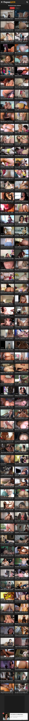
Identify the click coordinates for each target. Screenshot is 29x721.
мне (16, 430)
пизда (2, 111)
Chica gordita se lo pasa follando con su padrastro (7, 224)
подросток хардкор (19, 305)
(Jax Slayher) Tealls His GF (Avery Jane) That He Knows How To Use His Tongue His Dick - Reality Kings (21, 555)
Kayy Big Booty (4, 109)
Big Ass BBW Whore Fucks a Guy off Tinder (7, 64)
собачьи (27, 19)
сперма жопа (3, 373)
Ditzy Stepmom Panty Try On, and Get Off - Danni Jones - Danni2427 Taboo (21, 589)
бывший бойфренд (5, 248)
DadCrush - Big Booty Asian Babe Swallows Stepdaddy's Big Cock (21, 475)
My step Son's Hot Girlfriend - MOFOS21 (7, 680)
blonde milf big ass (19, 362)
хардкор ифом (4, 316)
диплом (2, 430)
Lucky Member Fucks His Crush (21, 658)
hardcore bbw (3, 271)
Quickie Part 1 (4, 463)
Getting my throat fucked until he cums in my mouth (21, 635)
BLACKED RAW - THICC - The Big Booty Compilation (7, 406)
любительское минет (10, 682)
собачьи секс (3, 259)
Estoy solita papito (19, 98)
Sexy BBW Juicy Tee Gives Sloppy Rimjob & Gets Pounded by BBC (21, 109)
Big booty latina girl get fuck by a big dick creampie (7, 361)
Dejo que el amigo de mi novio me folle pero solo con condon (21, 429)
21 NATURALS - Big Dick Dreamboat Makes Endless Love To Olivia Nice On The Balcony (21, 326)
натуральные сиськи (9, 179)
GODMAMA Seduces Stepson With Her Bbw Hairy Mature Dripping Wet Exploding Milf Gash (7, 269)
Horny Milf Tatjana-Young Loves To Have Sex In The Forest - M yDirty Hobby (21, 383)
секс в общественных (9, 567)
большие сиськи (18, 282)
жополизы (25, 488)
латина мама (3, 134)
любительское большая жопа (21, 613)
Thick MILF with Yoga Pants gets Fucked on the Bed (21, 566)
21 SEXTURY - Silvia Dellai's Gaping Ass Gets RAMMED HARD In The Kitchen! (21, 144)
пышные (20, 168)
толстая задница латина (6, 556)
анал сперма (18, 65)
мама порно (17, 373)
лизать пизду (18, 408)
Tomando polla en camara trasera (21, 281)
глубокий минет (24, 134)
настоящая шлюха (23, 293)
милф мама (9, 134)
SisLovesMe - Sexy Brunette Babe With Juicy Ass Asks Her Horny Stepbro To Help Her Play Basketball (21, 167)
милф (22, 225)
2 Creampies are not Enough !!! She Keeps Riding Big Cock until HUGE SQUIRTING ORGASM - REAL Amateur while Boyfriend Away (7, 612)
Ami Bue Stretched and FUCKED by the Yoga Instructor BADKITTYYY (7, 75)
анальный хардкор (19, 145)
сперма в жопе (4, 202)
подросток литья (23, 659)
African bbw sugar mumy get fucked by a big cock (7, 600)
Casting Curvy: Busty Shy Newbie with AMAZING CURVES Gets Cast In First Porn (7, 646)
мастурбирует (18, 556)
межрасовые (3, 88)
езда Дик (13, 693)
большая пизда (25, 168)
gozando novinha (4, 499)
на (15, 567)
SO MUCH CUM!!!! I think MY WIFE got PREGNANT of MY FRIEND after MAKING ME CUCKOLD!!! (21, 292)
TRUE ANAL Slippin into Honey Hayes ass (21, 338)
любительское (20, 111)
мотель (2, 636)
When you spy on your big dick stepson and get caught (21, 315)
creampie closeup (7, 168)
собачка (2, 179)
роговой (16, 693)
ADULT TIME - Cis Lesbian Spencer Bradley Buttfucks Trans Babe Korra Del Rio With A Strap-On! (7, 509)
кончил (25, 76)
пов (27, 202)
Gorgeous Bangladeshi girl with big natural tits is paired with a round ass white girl (21, 452)
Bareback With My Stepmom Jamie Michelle (21, 224)
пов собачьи (6, 647)
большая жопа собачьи (23, 419)
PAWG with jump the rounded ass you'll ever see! (7, 589)
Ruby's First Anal (18, 75)
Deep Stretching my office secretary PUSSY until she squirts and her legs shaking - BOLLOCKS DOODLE (7, 692)
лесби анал (23, 625)
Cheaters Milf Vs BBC (5, 315)
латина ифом (18, 54)
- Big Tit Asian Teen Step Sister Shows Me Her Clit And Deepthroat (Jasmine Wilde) (7, 452)
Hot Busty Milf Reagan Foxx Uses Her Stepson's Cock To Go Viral (7, 18)
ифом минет (17, 179)
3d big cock (3, 213)
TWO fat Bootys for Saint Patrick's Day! (7, 555)
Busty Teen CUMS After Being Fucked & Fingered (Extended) (7, 372)
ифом (2, 19)
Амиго (16, 442)
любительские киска (6, 76)
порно (2, 168)
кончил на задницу (5, 305)
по (1, 236)
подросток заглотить (5, 453)
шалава (16, 293)
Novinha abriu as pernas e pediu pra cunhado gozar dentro (7, 498)
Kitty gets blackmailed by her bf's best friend (7, 235)
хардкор (26, 305)
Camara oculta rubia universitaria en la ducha (7, 349)
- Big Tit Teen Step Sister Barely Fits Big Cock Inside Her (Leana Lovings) (21, 646)
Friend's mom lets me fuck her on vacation (21, 372)
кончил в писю (18, 213)
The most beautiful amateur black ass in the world (21, 669)
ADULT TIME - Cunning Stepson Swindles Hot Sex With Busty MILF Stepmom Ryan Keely (21, 132)
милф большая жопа (10, 213)
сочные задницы (18, 248)
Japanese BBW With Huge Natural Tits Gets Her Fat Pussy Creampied (7, 41)
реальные (8, 351)
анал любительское (19, 76)
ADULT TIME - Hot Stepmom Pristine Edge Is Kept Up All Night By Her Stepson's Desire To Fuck (21, 578)
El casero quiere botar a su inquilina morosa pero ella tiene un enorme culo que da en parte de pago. (7, 578)
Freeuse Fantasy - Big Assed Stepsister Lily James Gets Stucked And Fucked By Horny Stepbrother (21, 41)
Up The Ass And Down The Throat (7, 189)
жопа (8, 316)
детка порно (3, 54)
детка (23, 19)
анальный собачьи (22, 442)
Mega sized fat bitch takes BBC (7, 486)
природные (25, 453)
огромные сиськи (11, 259)
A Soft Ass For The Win (20, 189)
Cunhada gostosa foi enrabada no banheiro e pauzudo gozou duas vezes (7, 429)
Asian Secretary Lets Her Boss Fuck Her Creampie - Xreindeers (7, 201)
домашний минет (24, 545)
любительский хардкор (11, 111)
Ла (1, 522)
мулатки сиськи (25, 556)
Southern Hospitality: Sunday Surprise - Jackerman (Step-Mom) (21, 349)
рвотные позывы (13, 88)
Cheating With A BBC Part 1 (6, 418)
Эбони (16, 191)
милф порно (20, 259)
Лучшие (12, 8)
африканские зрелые (5, 602)
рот (22, 636)
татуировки (21, 476)
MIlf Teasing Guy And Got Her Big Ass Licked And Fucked (21, 52)
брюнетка (23, 179)
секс (16, 271)
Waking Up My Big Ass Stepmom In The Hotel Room (7, 132)
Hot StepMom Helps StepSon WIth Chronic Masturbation (21, 29)
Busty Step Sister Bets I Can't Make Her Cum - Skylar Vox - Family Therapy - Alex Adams (7, 155)
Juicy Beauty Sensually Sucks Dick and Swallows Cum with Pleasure (7, 326)
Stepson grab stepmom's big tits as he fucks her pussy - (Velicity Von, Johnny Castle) (7, 441)
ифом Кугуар (25, 590)
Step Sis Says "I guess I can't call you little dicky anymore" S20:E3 (21, 87)
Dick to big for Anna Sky (6, 669)
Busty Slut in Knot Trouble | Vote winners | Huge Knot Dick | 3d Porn (21, 18)
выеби (11, 316)
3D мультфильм (18, 19)
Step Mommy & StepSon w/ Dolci (21, 463)
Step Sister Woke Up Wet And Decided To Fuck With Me (7, 29)
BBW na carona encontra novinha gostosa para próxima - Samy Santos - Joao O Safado (7, 566)
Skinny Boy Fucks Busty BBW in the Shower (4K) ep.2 (21, 121)
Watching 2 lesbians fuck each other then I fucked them (21, 623)
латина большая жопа (13, 636)
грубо (19, 134)
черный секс (9, 99)
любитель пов (23, 202)
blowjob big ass (21, 122)
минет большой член (12, 65)
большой (9, 19)
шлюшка (21, 522)
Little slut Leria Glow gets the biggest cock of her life (21, 543)
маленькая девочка (19, 88)
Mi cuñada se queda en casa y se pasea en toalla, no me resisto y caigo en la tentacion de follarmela (7, 520)
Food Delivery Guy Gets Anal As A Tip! (21, 680)
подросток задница (5, 225)
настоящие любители (12, 385)
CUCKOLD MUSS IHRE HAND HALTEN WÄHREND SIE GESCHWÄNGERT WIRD (21, 406)
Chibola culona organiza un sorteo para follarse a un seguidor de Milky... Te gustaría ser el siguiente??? (7, 281)
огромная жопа (8, 42)
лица (2, 647)
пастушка (20, 488)
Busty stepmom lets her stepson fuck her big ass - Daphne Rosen (21, 155)
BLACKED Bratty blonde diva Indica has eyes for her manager (7, 87)
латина (11, 248)
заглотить (26, 111)
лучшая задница (5, 236)
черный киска (4, 465)
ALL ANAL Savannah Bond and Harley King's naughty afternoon (7, 144)
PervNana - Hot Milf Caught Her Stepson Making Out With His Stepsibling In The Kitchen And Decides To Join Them (7, 338)
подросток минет (19, 647)
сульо (2, 579)
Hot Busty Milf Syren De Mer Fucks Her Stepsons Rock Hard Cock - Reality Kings (21, 178)
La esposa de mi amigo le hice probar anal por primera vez (21, 441)
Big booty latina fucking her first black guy (7, 292)
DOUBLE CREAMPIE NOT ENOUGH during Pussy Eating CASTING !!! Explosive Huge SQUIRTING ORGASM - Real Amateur (21, 212)
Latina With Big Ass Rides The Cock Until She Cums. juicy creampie (21, 246)
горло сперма (18, 636)
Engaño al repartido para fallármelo (21, 361)
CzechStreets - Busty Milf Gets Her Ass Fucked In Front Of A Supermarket (21, 201)
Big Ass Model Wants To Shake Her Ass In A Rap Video (21, 418)
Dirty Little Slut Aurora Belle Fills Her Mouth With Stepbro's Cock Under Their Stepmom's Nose (21, 304)
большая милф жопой (24, 156)
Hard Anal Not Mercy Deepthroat (7, 98)
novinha (2, 567)
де (1, 282)
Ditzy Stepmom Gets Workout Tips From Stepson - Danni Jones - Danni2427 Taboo (21, 612)
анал (2, 145)
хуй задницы (18, 625)
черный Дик (3, 99)
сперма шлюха (4, 65)
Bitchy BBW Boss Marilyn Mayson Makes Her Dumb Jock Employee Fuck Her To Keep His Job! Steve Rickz (7, 258)
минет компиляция (11, 408)
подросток (17, 42)
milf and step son (18, 590)
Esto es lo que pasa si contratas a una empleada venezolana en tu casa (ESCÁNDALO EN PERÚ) (21, 509)
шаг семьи (3, 682)
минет (4, 19)
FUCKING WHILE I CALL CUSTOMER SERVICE (21, 600)
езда (8, 88)
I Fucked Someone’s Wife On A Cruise (7, 475)
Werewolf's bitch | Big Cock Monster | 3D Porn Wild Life (7, 52)
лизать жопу (6, 590)
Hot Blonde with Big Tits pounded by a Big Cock (7, 623)
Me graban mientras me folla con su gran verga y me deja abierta (21, 269)
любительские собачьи (10, 31)
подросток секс (23, 42)
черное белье (4, 122)
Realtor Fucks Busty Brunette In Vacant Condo (21, 395)
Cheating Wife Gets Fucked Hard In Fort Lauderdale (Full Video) (21, 258)
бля (8, 122)
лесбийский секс (18, 396)
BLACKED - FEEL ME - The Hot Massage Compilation (21, 235)
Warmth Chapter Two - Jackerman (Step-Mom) (7, 212)
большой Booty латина (6, 293)
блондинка (17, 31)
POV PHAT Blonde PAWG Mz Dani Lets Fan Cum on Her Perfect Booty (7, 304)
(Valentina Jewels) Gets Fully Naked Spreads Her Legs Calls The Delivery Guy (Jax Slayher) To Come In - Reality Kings (21, 486)
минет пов (17, 202)
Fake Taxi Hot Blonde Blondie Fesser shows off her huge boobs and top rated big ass (21, 498)
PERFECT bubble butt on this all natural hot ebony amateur (7, 658)
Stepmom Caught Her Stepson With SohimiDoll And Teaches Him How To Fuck (21, 64)
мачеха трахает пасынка (6, 442)
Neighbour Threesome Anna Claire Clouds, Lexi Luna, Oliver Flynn (21, 532)
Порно (6, 2)
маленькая (24, 213)
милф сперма (12, 191)
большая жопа (12, 122)
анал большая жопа (10, 613)
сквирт (12, 76)
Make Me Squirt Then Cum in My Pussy (7, 121)
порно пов (9, 533)
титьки (8, 373)
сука (1, 488)
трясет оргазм (4, 693)
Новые (17, 8)
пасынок (17, 156)
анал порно (3, 613)
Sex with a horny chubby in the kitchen (21, 692)
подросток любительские (20, 99)
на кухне (21, 693)
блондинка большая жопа (20, 236)
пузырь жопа (3, 659)
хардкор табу (18, 225)
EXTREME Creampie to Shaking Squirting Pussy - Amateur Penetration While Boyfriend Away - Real (7, 167)
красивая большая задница (21, 670)
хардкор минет (12, 510)
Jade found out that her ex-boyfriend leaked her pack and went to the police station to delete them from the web (7, 246)
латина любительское (20, 602)
